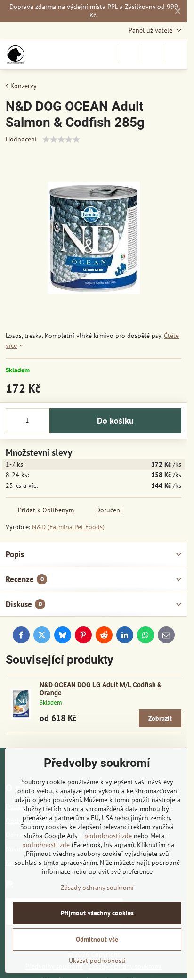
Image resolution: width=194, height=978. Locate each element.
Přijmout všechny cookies (97, 913)
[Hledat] (129, 54)
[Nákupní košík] (152, 54)
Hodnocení (21, 139)
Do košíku (115, 420)
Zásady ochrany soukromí (97, 887)
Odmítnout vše (97, 939)
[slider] (61, 139)
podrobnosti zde (108, 835)
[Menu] (175, 54)
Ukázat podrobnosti (97, 960)
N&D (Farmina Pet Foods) (68, 527)
